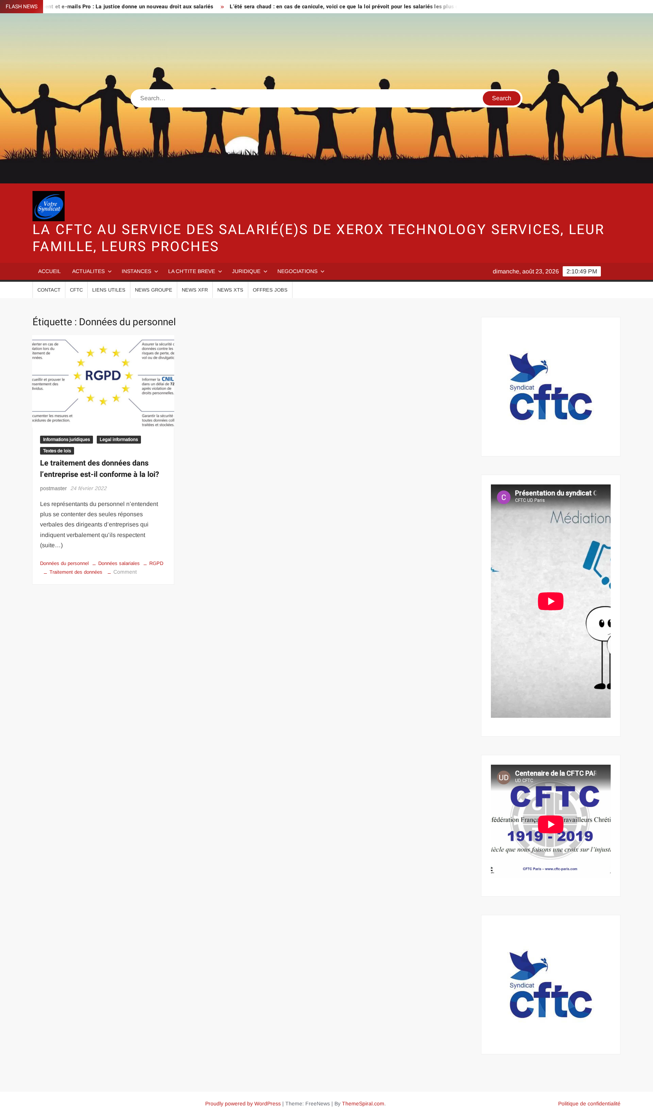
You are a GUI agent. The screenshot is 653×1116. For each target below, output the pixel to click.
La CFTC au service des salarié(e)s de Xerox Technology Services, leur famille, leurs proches (318, 238)
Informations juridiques (66, 439)
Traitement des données (76, 572)
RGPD (156, 563)
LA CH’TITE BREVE (191, 271)
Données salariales (119, 563)
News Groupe (153, 290)
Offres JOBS (270, 290)
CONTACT (48, 290)
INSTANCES (136, 271)
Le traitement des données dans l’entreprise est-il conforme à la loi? (99, 469)
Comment (125, 572)
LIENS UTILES (108, 290)
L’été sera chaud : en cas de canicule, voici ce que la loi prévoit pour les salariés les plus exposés (312, 7)
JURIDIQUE (246, 271)
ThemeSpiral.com (363, 1103)
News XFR (195, 290)
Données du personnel (64, 563)
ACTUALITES (88, 271)
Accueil (49, 271)
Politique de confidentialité (589, 1103)
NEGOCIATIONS (297, 271)
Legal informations (119, 439)
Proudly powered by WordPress (243, 1103)
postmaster (53, 488)
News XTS (230, 290)
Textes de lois (57, 450)
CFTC (76, 290)
